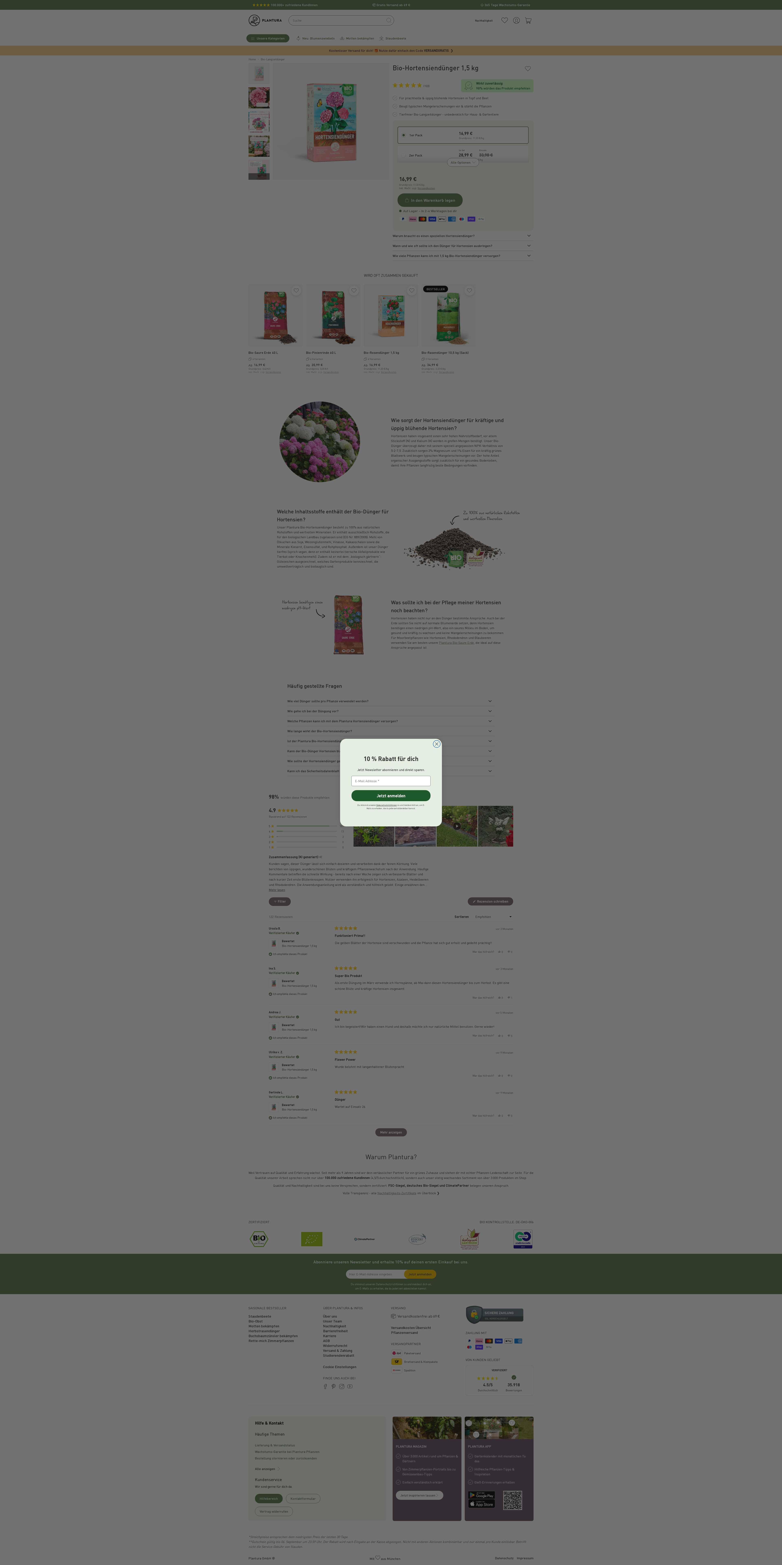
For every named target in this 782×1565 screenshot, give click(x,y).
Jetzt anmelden (391, 795)
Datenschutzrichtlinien (386, 805)
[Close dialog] (436, 744)
